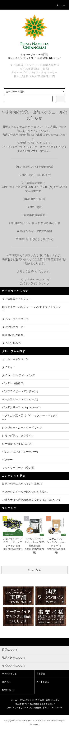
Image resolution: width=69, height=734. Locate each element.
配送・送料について (49, 700)
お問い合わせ (8, 690)
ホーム (14, 700)
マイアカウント (9, 674)
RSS (53, 708)
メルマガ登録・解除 (38, 708)
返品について (21, 704)
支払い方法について (28, 700)
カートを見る (42, 682)
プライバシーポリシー (16, 708)
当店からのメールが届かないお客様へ (25, 491)
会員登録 (40, 674)
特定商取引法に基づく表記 (41, 704)
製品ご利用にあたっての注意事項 (22, 483)
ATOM (59, 708)
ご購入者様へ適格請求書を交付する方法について (31, 499)
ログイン (6, 682)
